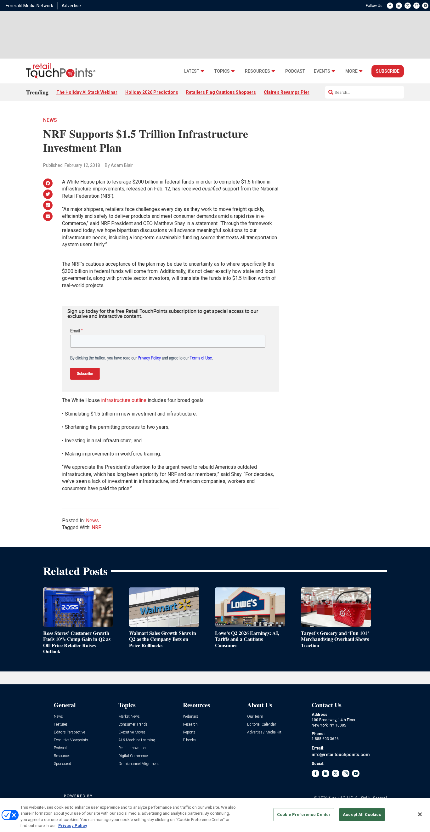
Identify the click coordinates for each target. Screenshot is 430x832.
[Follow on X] (408, 6)
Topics (222, 71)
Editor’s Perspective (69, 732)
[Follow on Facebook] (390, 6)
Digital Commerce (133, 756)
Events (322, 71)
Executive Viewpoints (71, 740)
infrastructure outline (123, 400)
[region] (215, 815)
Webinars (190, 717)
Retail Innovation (132, 748)
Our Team (255, 717)
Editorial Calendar (261, 724)
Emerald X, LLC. (341, 797)
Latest (191, 71)
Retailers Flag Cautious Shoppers (221, 92)
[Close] (420, 814)
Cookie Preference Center (304, 814)
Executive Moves (131, 732)
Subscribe (387, 71)
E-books (189, 740)
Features (61, 724)
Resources (257, 71)
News (50, 120)
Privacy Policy (72, 825)
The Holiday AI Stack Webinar (86, 92)
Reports (189, 732)
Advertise (71, 5)
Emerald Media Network (29, 5)
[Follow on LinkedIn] (399, 6)
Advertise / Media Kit (264, 732)
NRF (96, 527)
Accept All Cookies (362, 814)
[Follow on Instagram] (416, 6)
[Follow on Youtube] (425, 6)
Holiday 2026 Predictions (151, 92)
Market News (129, 717)
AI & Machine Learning (136, 740)
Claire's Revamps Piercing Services (301, 92)
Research (190, 724)
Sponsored (62, 764)
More (351, 71)
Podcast (295, 71)
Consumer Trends (133, 724)
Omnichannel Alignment (138, 764)
